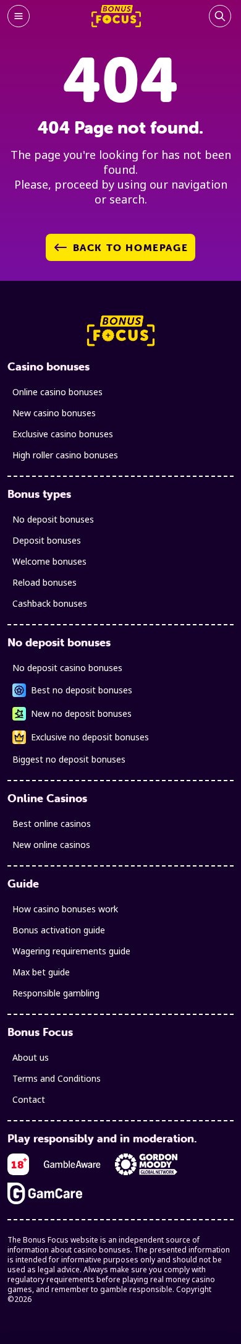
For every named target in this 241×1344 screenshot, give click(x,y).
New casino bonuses (54, 413)
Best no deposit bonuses (81, 690)
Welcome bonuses (49, 561)
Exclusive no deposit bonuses (90, 737)
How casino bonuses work (65, 909)
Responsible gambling (55, 993)
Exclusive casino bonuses (62, 434)
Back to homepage (130, 247)
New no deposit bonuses (81, 713)
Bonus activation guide (58, 930)
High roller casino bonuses (65, 455)
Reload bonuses (44, 582)
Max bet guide (41, 972)
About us (30, 1057)
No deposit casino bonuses (67, 668)
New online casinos (51, 844)
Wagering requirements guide (71, 951)
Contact (28, 1099)
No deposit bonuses (53, 519)
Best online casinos (51, 823)
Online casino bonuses (57, 392)
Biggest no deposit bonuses (68, 759)
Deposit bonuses (46, 540)
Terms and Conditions (56, 1078)
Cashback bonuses (49, 603)
